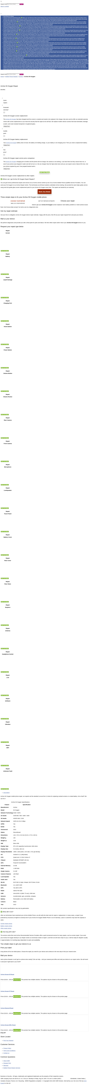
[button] (1, 1)
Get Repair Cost (17, 979)
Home (2, 76)
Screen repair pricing (6, 923)
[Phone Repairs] (7, 11)
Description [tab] (6, 792)
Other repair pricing (6, 928)
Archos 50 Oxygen (11, 119)
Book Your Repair (44, 172)
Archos (21, 76)
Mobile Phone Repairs (11, 76)
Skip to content (5, 6)
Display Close (6, 126)
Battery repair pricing (6, 926)
